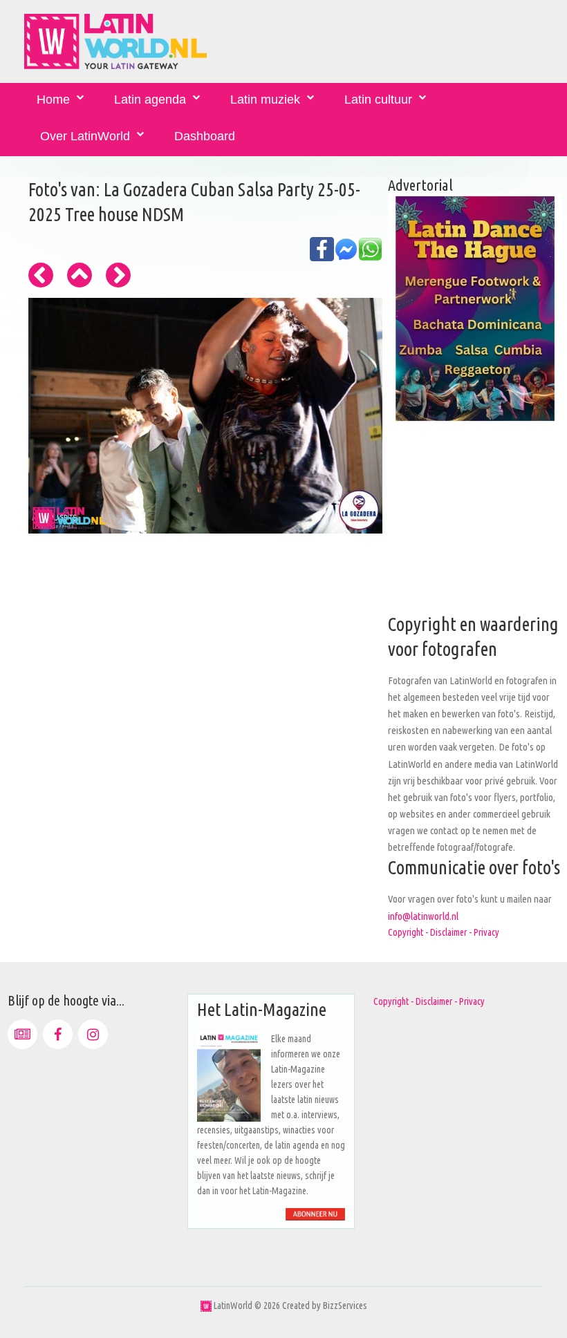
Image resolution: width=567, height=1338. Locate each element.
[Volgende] (118, 275)
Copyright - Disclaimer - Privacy (443, 932)
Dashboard (204, 136)
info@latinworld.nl (423, 916)
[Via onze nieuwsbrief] (22, 1034)
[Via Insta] (93, 1034)
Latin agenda (150, 99)
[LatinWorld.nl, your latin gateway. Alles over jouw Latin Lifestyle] (206, 1305)
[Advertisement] (475, 526)
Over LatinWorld (85, 136)
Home (53, 99)
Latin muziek (265, 99)
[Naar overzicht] (79, 275)
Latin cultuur (378, 99)
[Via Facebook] (58, 1034)
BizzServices (345, 1305)
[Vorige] (40, 275)
